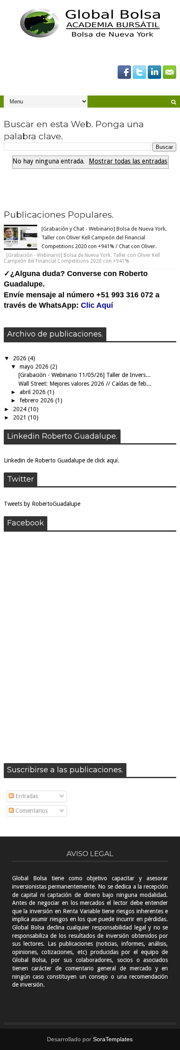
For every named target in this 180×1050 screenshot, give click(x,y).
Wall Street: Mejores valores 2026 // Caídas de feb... (85, 383)
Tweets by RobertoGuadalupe (42, 503)
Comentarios (31, 810)
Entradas (26, 796)
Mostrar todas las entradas (128, 161)
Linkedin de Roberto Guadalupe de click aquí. (61, 460)
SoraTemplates (113, 1039)
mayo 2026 (35, 366)
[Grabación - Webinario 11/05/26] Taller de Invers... (84, 375)
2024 (20, 409)
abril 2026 (33, 392)
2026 (20, 358)
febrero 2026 (37, 400)
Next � (92, 188)
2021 (20, 417)
